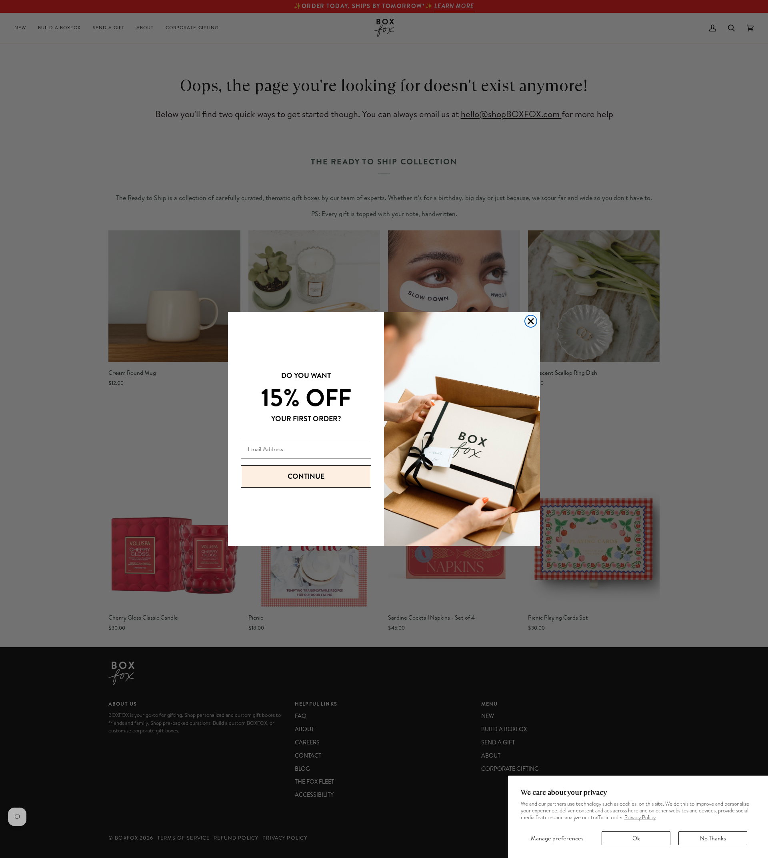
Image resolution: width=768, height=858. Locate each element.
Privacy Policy (640, 817)
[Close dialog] (531, 321)
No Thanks (713, 838)
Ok (636, 838)
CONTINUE (306, 476)
